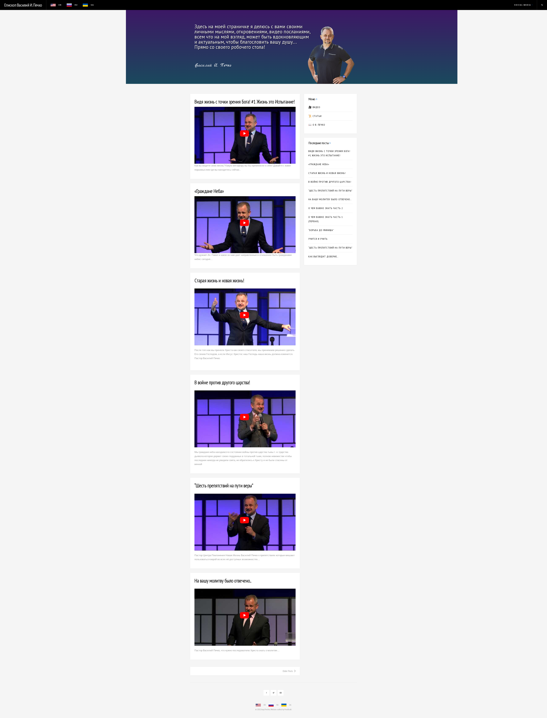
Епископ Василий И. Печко (23, 5)
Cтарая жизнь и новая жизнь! (219, 280)
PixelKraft (287, 709)
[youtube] (280, 693)
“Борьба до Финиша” (321, 230)
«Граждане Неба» (209, 191)
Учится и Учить (318, 238)
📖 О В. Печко (316, 124)
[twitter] (273, 693)
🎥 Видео (314, 107)
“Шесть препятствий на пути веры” (223, 485)
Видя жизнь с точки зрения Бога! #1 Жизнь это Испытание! (244, 101)
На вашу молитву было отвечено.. (222, 580)
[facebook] (266, 693)
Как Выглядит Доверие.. (323, 256)
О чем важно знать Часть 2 (325, 208)
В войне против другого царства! (222, 382)
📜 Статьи (315, 116)
